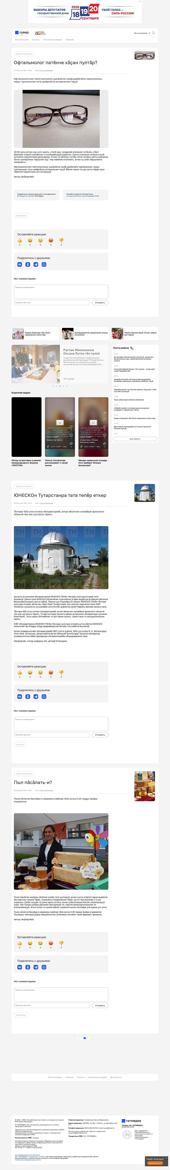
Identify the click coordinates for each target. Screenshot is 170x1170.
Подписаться (155, 1163)
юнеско (20, 744)
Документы (116, 1077)
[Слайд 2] (56, 386)
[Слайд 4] (63, 386)
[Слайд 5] (66, 386)
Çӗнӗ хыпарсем (24, 53)
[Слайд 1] (53, 386)
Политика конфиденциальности (28, 1160)
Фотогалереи (22, 39)
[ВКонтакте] (19, 264)
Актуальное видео (53, 39)
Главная (70, 39)
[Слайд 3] (59, 386)
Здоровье (21, 215)
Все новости (135, 439)
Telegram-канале (27, 196)
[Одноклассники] (27, 264)
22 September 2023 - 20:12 (23, 503)
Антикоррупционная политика (27, 1155)
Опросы (36, 39)
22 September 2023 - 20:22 (23, 70)
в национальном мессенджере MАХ (82, 196)
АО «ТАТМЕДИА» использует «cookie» (30, 1156)
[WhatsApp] (44, 264)
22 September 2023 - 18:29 (23, 790)
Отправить (100, 302)
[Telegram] (36, 264)
